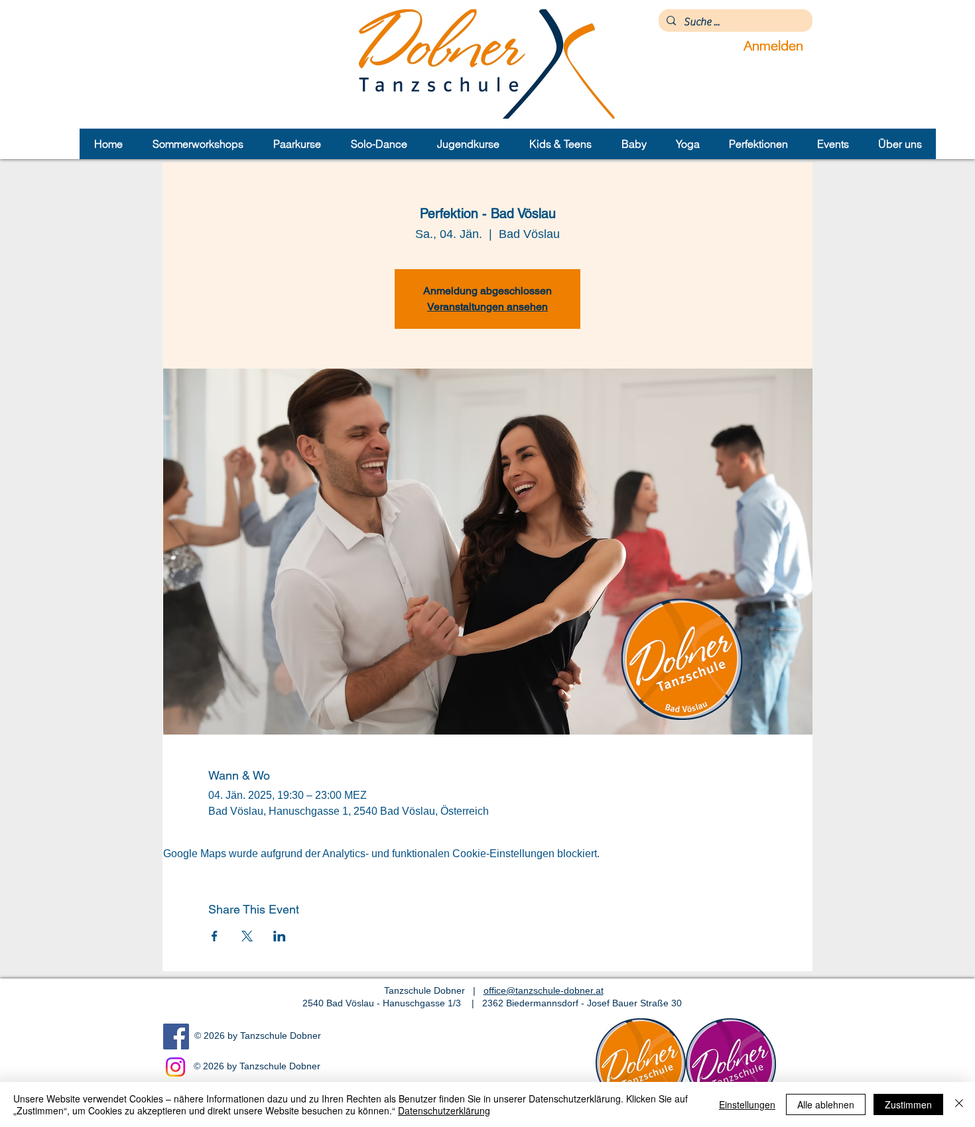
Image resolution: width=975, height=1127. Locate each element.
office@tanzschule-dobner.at (544, 990)
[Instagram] (175, 1067)
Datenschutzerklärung (444, 1110)
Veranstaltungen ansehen (487, 306)
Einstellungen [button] (747, 1104)
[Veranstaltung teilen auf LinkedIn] (279, 936)
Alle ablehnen (825, 1104)
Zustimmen (908, 1104)
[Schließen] (959, 1104)
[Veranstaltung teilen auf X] (247, 936)
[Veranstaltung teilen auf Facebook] (214, 936)
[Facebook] (176, 1036)
